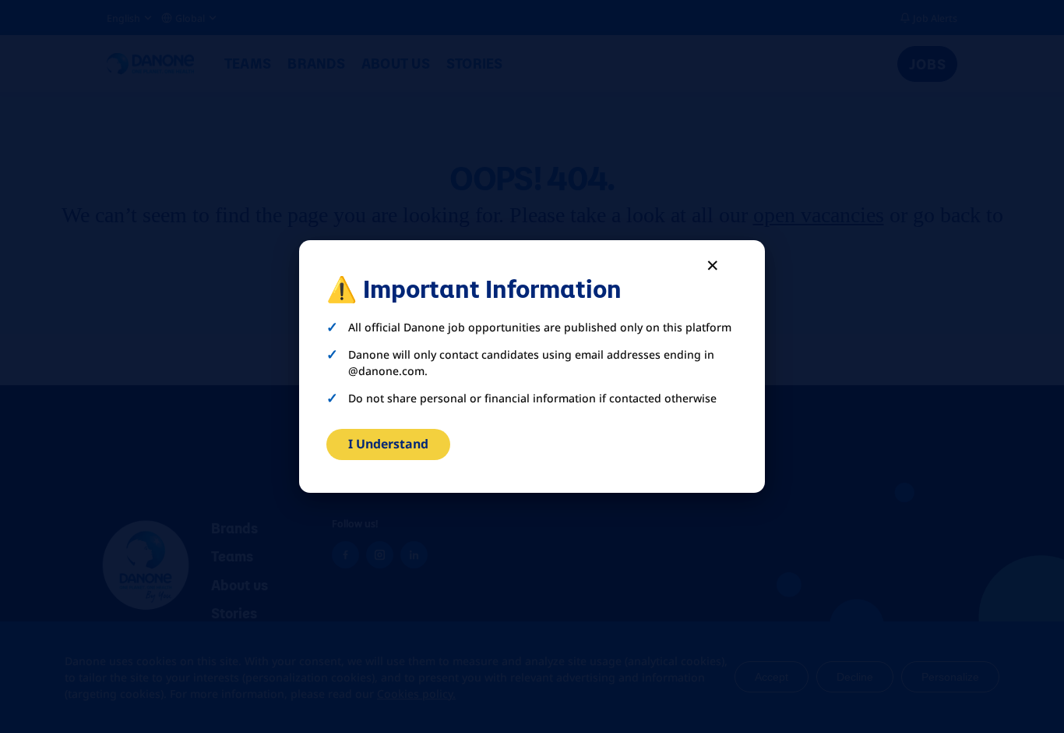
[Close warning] (713, 264)
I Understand (388, 443)
